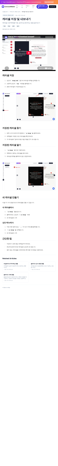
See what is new (49, 2)
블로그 (33, 6)
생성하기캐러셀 (41, 6)
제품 (17, 6)
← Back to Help (6, 287)
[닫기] (56, 2)
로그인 (53, 6)
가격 (22, 6)
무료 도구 (27, 6)
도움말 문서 (5, 11)
